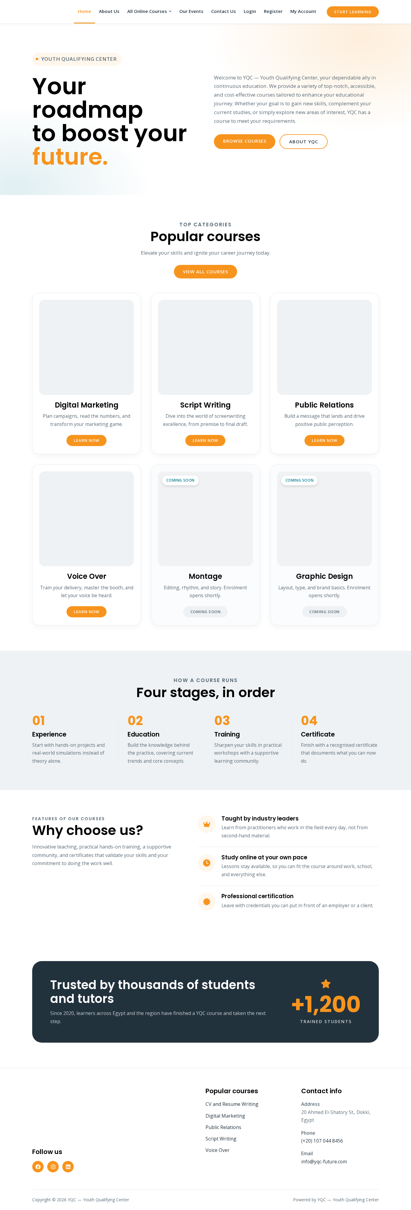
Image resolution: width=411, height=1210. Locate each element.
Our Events (191, 11)
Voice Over (218, 1150)
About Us (109, 11)
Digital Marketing (225, 1115)
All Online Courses (147, 11)
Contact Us (223, 11)
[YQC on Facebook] (38, 1166)
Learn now (86, 440)
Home (84, 11)
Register (273, 11)
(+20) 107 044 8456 (322, 1140)
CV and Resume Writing (232, 1104)
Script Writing (221, 1138)
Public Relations (223, 1127)
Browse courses (244, 141)
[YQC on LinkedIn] (68, 1166)
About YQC (303, 141)
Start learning (353, 11)
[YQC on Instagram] (53, 1166)
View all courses (205, 271)
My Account (303, 11)
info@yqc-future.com (324, 1161)
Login (250, 11)
